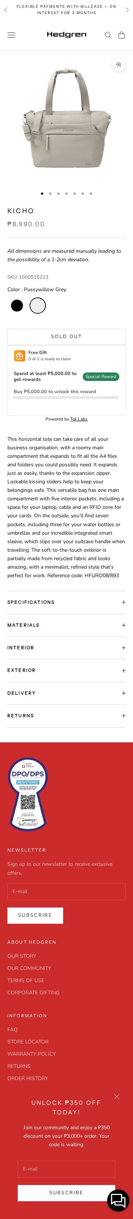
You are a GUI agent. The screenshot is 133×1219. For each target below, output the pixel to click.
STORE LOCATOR (27, 1041)
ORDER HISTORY (27, 1078)
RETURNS (19, 1066)
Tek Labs (79, 419)
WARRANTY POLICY (31, 1054)
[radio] (16, 305)
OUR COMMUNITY (29, 968)
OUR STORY (21, 956)
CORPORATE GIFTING (33, 992)
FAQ (12, 1029)
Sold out (66, 336)
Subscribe (66, 1192)
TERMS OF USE (25, 980)
